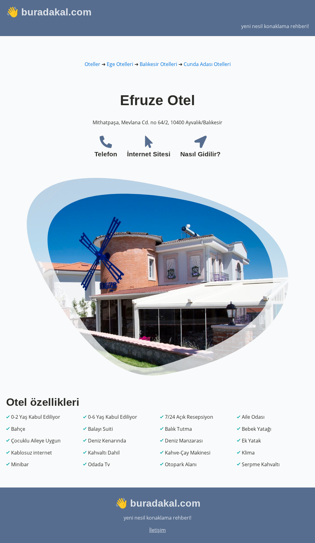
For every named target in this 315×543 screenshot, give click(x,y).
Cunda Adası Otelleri (207, 64)
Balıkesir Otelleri (158, 64)
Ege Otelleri (120, 64)
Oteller (92, 64)
